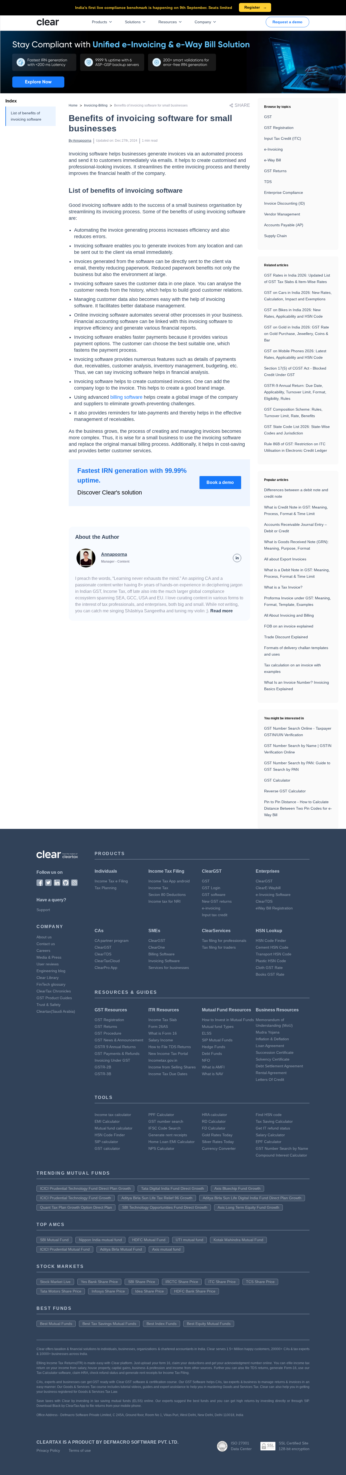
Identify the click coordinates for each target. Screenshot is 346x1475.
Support (43, 910)
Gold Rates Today (217, 1135)
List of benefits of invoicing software (26, 116)
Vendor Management (282, 214)
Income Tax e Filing (111, 881)
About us (44, 937)
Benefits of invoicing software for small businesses (151, 105)
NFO (206, 1060)
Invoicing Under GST (112, 1060)
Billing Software (161, 954)
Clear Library (47, 977)
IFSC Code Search (164, 1128)
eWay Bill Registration (274, 908)
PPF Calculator (161, 1114)
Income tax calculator (113, 1114)
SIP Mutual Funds (217, 1040)
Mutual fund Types (218, 1026)
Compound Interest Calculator (281, 1155)
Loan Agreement (270, 1046)
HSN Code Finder (271, 940)
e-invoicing (211, 908)
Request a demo (287, 22)
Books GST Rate (270, 974)
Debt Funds (212, 1053)
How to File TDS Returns (169, 1047)
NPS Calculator (161, 1148)
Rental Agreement (271, 1073)
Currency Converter (219, 1148)
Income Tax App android (169, 881)
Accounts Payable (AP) (283, 225)
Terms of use (80, 1450)
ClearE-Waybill (268, 888)
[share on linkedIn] (237, 558)
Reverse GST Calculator (285, 791)
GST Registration (279, 127)
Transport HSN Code (273, 954)
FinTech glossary (50, 984)
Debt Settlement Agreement (279, 1066)
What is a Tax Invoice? (283, 587)
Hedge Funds (213, 1047)
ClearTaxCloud (107, 961)
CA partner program (112, 940)
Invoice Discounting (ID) (284, 203)
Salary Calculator (270, 1135)
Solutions (133, 22)
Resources (167, 22)
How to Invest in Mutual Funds (228, 1020)
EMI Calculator (107, 1121)
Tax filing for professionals (224, 940)
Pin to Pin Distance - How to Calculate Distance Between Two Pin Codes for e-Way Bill (298, 808)
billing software (126, 397)
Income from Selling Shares (172, 1067)
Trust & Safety (48, 1004)
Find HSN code (269, 1114)
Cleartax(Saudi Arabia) (55, 1011)
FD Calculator (213, 1128)
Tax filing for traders (219, 947)
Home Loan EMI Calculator (171, 1142)
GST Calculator (277, 780)
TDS (268, 182)
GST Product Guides (54, 998)
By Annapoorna (80, 140)
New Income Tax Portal (168, 1053)
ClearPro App (106, 967)
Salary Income (160, 1040)
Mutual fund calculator (113, 1128)
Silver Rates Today (218, 1142)
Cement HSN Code (272, 947)
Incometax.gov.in (162, 1060)
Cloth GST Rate (269, 967)
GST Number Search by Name (282, 1148)
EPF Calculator (268, 1142)
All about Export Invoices (285, 559)
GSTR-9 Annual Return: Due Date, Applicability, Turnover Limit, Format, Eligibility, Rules (295, 392)
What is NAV (212, 1074)
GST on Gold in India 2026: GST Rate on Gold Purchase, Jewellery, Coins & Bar (296, 333)
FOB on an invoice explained (288, 626)
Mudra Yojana (268, 1032)
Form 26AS (158, 1026)
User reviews (47, 964)
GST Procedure (108, 1033)
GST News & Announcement (119, 1040)
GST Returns (275, 171)
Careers (43, 950)
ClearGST (264, 881)
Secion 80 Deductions (167, 894)
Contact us (45, 944)
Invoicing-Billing (96, 105)
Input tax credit (214, 915)
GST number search (165, 1121)
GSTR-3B (103, 1074)
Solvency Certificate (273, 1059)
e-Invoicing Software (273, 894)
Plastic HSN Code (271, 961)
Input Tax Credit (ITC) (282, 138)
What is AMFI (213, 1067)
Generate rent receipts (167, 1135)
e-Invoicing (273, 149)
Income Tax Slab (162, 1020)
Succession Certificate (275, 1052)
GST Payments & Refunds (117, 1053)
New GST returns (217, 901)
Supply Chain (275, 236)
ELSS (206, 1033)
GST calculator (107, 1148)
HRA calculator (214, 1114)
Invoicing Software (164, 961)
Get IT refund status (273, 1128)
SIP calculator (106, 1142)
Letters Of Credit (270, 1079)
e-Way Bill (272, 160)
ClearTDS (264, 901)
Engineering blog (50, 971)
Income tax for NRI (164, 901)
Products (99, 22)
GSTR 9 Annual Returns (115, 1047)
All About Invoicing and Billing (289, 615)
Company (203, 22)
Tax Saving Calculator (274, 1121)
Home (73, 105)
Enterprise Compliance (283, 192)
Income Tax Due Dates (167, 1074)
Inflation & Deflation (272, 1039)
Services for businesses (168, 967)
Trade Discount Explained (286, 637)
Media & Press (48, 957)
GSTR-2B (103, 1067)
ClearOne (156, 947)
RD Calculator (214, 1121)
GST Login (211, 888)
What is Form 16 (162, 1033)
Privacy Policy (48, 1450)
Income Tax (158, 888)
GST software (213, 894)
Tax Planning (106, 888)
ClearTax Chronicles (53, 991)
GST (268, 117)
